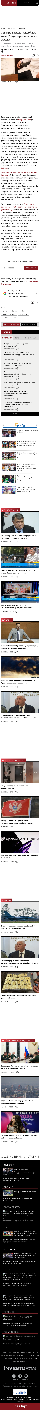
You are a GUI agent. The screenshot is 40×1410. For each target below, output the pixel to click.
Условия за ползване (28, 1386)
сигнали (6, 317)
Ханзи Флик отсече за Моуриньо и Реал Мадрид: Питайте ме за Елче (26, 489)
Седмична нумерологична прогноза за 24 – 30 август (23, 1317)
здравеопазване (9, 314)
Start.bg (21, 1358)
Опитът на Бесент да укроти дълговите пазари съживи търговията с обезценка (25, 1213)
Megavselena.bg (22, 1361)
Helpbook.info (24, 120)
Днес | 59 (26, 2)
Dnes (14, 1352)
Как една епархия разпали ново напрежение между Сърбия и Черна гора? (19, 354)
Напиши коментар (11, 324)
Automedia (10, 1249)
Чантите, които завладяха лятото (16, 1344)
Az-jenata (9, 1312)
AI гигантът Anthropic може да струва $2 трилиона (17, 364)
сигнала (4, 168)
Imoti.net (36, 1355)
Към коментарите (29, 324)
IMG (4, 1352)
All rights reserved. (20, 1398)
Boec (14, 1361)
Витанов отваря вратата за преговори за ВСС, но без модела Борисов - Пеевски (17, 374)
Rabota (5, 1358)
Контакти (21, 1384)
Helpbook (17, 317)
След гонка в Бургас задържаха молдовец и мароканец (25, 1192)
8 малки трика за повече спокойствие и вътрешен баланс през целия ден (17, 1284)
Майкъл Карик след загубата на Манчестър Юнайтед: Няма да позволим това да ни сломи (27, 456)
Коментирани (30, 338)
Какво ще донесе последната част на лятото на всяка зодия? (24, 1338)
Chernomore (28, 1358)
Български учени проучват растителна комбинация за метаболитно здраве (24, 1297)
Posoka (35, 1358)
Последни (7, 338)
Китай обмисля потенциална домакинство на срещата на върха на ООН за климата (19, 1220)
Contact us (20, 1401)
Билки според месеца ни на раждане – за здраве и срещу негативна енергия (17, 1324)
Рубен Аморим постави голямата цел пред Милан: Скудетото (26, 478)
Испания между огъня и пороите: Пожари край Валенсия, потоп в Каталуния (18, 404)
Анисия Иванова (7, 55)
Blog (16, 1358)
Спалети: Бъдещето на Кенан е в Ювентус (27, 431)
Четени (18, 338)
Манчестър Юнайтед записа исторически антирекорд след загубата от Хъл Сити (26, 443)
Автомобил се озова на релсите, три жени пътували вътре (20, 384)
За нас (6, 1384)
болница (25, 311)
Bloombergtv (12, 1207)
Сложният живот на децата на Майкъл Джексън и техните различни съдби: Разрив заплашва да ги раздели (19, 1276)
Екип (13, 1384)
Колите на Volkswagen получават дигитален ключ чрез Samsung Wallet (19, 1262)
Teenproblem (12, 1332)
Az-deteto (11, 1358)
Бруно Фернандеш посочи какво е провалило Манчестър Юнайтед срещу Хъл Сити (26, 467)
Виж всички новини (20, 414)
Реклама (31, 1384)
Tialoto (8, 1269)
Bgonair (8, 1187)
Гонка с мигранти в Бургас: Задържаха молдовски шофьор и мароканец (17, 393)
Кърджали (23, 314)
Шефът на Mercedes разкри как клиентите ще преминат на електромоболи (25, 1255)
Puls (6, 1292)
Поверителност (10, 1386)
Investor (9, 1165)
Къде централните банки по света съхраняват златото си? (16, 1179)
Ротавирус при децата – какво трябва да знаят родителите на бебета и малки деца (19, 1304)
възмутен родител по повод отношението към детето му (19, 207)
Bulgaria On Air (30, 1352)
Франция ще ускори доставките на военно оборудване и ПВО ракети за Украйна (19, 1171)
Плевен (14, 311)
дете (5, 311)
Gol (6, 1227)
